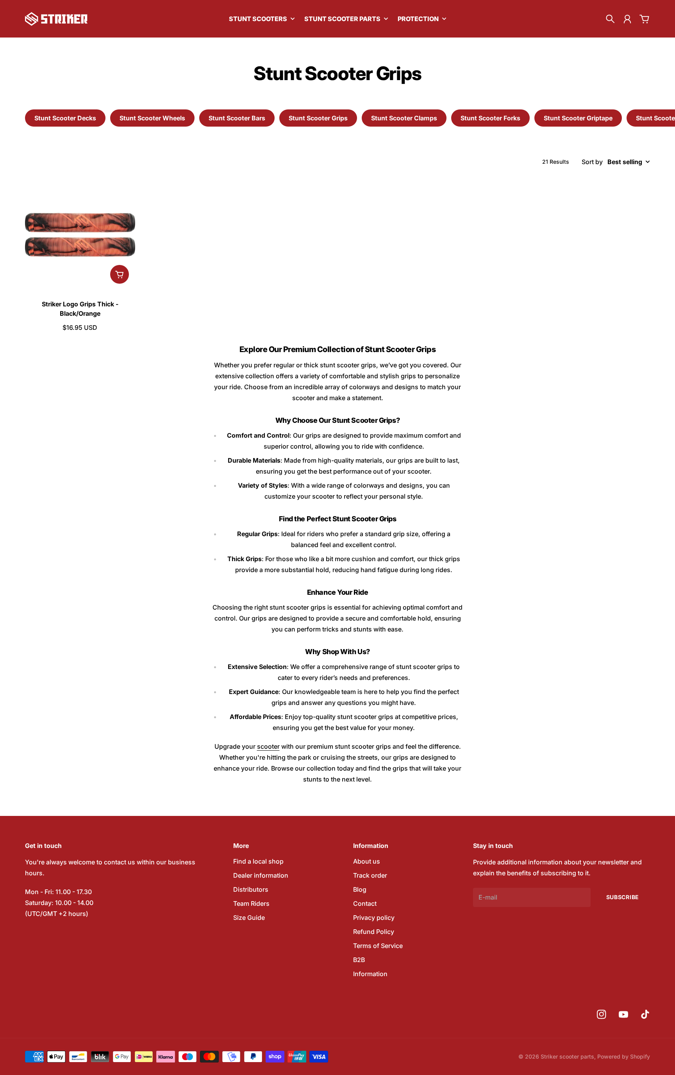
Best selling (624, 162)
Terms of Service (378, 946)
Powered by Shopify (623, 1056)
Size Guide (249, 917)
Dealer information (260, 875)
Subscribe (622, 897)
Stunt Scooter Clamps (404, 118)
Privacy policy (374, 917)
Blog (359, 889)
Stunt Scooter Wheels (152, 118)
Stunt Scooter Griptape (578, 118)
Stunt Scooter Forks (490, 118)
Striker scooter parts (567, 1056)
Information (370, 974)
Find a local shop (258, 861)
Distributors (250, 889)
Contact (365, 903)
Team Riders (251, 903)
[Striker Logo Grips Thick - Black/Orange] (80, 235)
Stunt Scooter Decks (65, 118)
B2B (359, 960)
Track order (370, 875)
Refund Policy (373, 931)
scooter (268, 746)
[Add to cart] (119, 274)
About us (366, 861)
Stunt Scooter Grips (318, 118)
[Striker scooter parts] (56, 19)
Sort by (592, 162)
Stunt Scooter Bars (237, 118)
